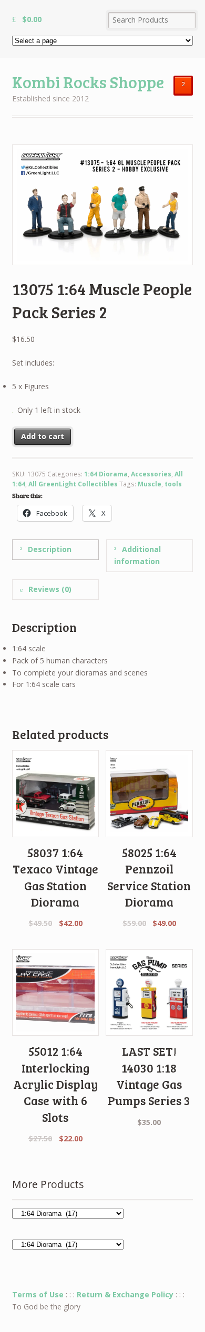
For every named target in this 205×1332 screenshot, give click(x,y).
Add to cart (42, 436)
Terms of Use (38, 1294)
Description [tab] (48, 549)
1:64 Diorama (106, 474)
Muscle (149, 484)
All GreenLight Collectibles (73, 484)
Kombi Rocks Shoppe (88, 81)
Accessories (151, 474)
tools (173, 484)
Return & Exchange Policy (125, 1294)
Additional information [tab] (137, 555)
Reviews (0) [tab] (48, 589)
